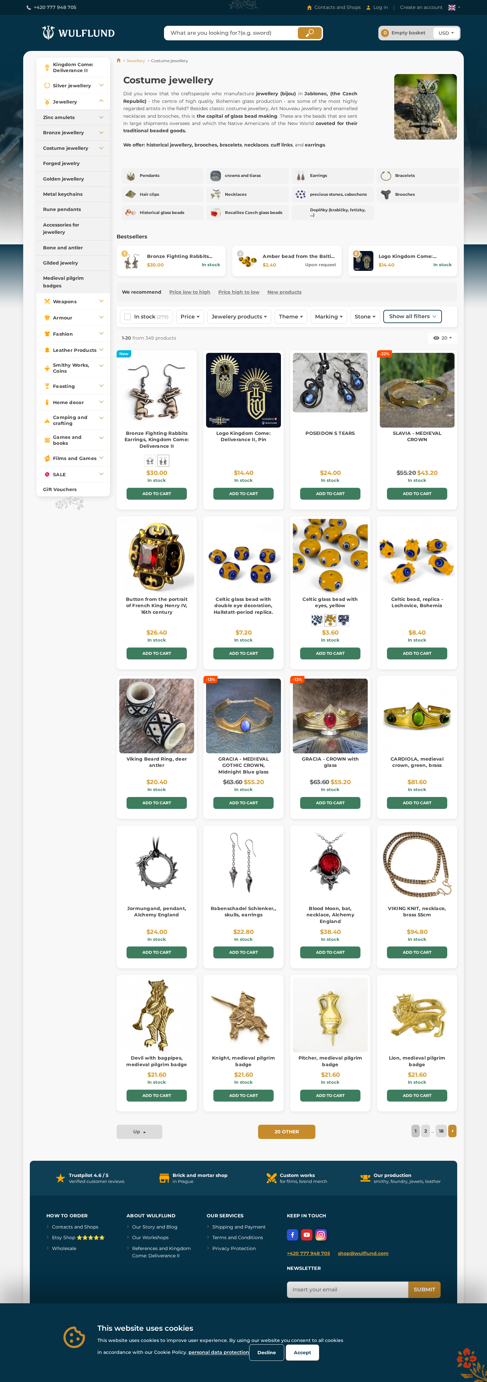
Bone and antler (63, 248)
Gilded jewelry (60, 263)
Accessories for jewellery (61, 228)
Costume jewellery (65, 148)
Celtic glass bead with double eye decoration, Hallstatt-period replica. (243, 605)
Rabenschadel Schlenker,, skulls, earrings (243, 911)
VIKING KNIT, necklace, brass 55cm (417, 911)
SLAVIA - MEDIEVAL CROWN (417, 436)
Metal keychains (62, 194)
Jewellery (136, 60)
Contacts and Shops (337, 7)
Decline (266, 1353)
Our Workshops (150, 1237)
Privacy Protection (234, 1248)
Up (137, 1132)
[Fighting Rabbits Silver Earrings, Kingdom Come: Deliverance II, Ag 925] (150, 461)
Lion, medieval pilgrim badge (417, 1061)
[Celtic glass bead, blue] (344, 620)
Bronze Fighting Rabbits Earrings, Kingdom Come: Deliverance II (157, 439)
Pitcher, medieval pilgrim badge (330, 1061)
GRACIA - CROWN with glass (330, 762)
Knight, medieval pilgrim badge (243, 1061)
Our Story (143, 1227)
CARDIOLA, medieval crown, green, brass (417, 762)
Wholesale (64, 1248)
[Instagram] (321, 1234)
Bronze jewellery (63, 133)
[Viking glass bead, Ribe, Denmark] (317, 620)
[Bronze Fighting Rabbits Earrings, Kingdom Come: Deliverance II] (163, 461)
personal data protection (219, 1352)
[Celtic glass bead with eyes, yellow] (330, 620)
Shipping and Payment (239, 1227)
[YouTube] (306, 1234)
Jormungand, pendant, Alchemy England (157, 911)
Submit (424, 1289)
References (145, 1248)
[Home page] (119, 60)
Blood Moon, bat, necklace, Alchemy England (330, 914)
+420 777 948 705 (55, 7)
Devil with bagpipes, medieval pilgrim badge (156, 1061)
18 (441, 1131)
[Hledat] (310, 33)
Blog (172, 1227)
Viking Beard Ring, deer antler (157, 762)
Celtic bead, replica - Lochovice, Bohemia (417, 602)
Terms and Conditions (237, 1237)
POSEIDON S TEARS (330, 433)
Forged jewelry (61, 163)
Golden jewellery (63, 179)
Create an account (421, 7)
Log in (380, 7)
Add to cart (156, 493)
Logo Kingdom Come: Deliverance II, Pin (406, 259)
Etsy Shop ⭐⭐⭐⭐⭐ (78, 1237)
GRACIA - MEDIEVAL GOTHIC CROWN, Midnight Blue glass (243, 765)
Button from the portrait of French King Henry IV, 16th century (157, 605)
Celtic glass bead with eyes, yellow (330, 602)
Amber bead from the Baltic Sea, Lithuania (298, 259)
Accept (302, 1353)
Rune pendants (62, 209)
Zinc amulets (59, 117)
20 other (287, 1132)
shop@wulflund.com (363, 1253)
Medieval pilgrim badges (63, 281)
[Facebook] (292, 1234)
